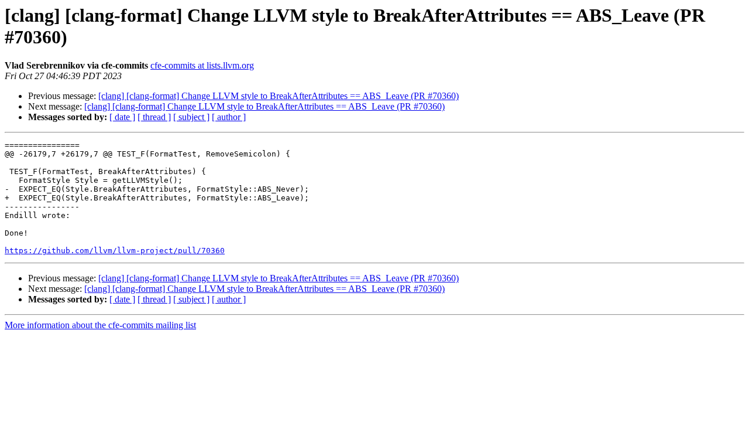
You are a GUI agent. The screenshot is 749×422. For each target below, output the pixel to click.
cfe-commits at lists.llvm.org (202, 65)
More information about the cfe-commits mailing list (100, 325)
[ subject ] (191, 117)
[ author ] (229, 117)
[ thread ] (154, 117)
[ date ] (122, 117)
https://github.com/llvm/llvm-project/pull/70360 (115, 250)
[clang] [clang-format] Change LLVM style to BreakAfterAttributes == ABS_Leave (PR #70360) (278, 96)
